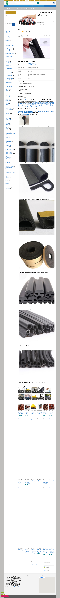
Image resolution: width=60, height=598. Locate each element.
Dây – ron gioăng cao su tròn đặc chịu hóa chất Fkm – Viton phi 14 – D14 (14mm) (21, 412)
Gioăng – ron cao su (34, 102)
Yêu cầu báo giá (33, 567)
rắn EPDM (38, 34)
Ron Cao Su (21, 8)
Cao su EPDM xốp (35, 64)
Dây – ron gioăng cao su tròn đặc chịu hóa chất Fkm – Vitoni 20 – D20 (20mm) (39, 551)
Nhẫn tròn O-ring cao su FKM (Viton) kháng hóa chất (51, 481)
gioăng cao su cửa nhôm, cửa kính (24, 103)
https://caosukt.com (11, 586)
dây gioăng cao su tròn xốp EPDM (35, 111)
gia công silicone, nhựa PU (28, 112)
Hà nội (2, 592)
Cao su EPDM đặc (30, 64)
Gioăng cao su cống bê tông (42, 102)
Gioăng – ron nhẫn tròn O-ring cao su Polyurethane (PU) (33, 481)
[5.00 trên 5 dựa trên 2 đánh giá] (45, 17)
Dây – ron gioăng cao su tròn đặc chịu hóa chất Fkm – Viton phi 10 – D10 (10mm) (27, 412)
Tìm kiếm (13, 24)
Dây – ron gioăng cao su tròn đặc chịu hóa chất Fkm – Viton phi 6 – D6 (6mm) (51, 412)
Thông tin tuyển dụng (8, 567)
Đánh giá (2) (22, 29)
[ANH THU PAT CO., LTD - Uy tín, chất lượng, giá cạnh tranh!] (10, 3)
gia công (25, 99)
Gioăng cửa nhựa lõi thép (32, 103)
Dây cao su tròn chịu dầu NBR (29, 109)
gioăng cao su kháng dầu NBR (27, 105)
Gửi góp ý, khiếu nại (33, 569)
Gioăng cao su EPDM (30, 106)
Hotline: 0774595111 (5, 596)
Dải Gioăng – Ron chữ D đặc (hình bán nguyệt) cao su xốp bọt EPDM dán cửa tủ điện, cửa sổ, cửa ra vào (33, 413)
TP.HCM (3, 594)
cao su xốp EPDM (44, 34)
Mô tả (19, 29)
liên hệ (36, 106)
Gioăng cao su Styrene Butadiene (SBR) (37, 105)
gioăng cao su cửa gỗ (40, 103)
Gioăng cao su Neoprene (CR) (22, 106)
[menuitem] (8, 6)
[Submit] (38, 3)
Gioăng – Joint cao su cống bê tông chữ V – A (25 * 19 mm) (39, 481)
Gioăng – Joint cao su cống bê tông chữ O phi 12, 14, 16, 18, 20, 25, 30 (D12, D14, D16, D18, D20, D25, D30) (45, 551)
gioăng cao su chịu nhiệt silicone (44, 104)
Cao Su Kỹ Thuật (14, 8)
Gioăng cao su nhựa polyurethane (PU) (48, 105)
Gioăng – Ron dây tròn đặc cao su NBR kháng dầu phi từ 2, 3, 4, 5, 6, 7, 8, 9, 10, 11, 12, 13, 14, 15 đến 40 (51, 551)
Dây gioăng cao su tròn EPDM (40, 109)
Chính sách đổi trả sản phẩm (22, 567)
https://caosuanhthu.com (17, 586)
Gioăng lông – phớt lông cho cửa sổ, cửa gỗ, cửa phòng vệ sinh (31, 104)
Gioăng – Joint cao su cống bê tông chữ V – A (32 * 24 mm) (21, 550)
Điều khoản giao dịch (8, 569)
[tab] (19, 29)
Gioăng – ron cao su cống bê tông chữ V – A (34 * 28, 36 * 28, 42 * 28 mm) (21, 481)
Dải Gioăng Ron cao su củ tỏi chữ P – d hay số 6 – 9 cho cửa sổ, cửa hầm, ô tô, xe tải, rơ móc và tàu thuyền (39, 413)
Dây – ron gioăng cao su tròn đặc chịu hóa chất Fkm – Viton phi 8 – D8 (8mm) (45, 412)
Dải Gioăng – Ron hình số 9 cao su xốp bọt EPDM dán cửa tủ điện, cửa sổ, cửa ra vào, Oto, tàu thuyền (45, 482)
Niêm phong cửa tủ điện (31, 63)
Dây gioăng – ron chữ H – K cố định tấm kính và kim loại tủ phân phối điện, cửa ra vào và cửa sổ (27, 482)
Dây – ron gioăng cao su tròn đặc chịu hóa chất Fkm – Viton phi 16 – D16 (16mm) (27, 551)
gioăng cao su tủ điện (49, 102)
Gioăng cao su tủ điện (29, 8)
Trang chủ (8, 8)
